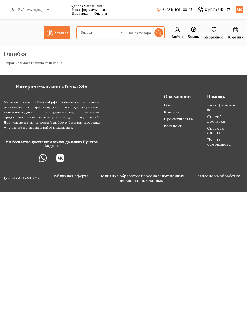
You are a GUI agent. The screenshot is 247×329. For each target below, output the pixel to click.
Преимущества (178, 119)
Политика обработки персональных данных (142, 175)
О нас (169, 105)
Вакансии (173, 126)
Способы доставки (216, 119)
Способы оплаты (215, 130)
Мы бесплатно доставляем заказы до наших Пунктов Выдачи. (52, 144)
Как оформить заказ (89, 9)
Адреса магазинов (86, 6)
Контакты (173, 112)
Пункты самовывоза (219, 142)
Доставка (80, 13)
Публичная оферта (70, 175)
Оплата (100, 13)
